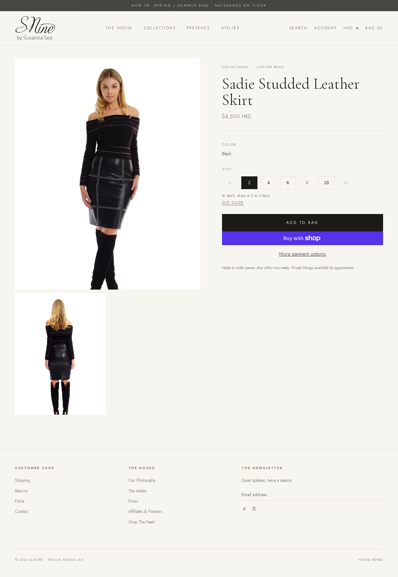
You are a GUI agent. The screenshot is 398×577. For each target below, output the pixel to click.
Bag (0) (374, 28)
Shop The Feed (141, 522)
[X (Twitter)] (254, 508)
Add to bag (302, 223)
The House (119, 28)
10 (326, 182)
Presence (198, 28)
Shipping (22, 480)
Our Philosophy (141, 480)
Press (133, 501)
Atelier (230, 28)
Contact (21, 511)
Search (298, 28)
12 (346, 182)
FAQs (20, 501)
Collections (160, 28)
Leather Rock (270, 66)
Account (325, 28)
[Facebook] (244, 508)
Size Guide (233, 202)
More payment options (302, 254)
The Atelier (137, 491)
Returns (21, 491)
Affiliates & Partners (145, 511)
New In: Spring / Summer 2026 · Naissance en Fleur (199, 5)
